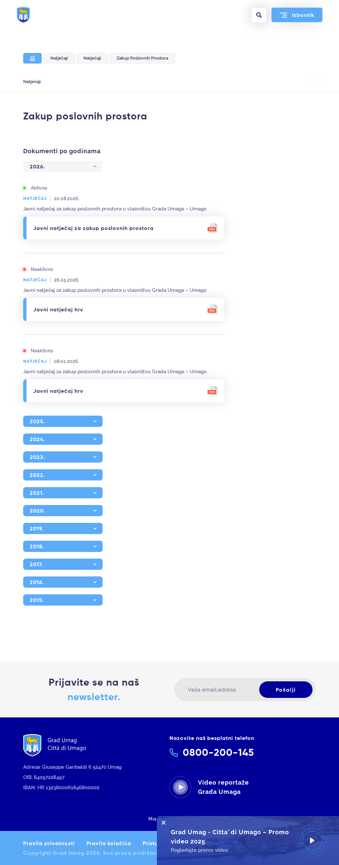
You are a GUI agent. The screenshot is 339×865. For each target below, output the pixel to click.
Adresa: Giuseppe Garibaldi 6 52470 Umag (72, 767)
